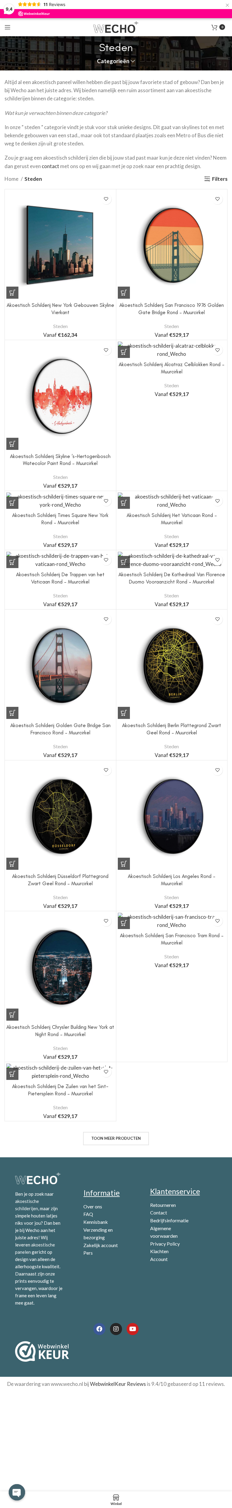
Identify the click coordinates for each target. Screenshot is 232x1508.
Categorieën (113, 61)
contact (50, 166)
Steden (60, 326)
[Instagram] (116, 1329)
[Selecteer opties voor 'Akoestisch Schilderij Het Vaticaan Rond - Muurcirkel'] (124, 503)
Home (12, 179)
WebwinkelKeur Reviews (118, 1384)
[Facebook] (99, 1329)
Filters (219, 179)
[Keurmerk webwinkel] (42, 1351)
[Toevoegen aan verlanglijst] (106, 199)
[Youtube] (133, 1329)
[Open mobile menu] (8, 27)
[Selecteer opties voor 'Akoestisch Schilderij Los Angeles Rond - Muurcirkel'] (124, 864)
